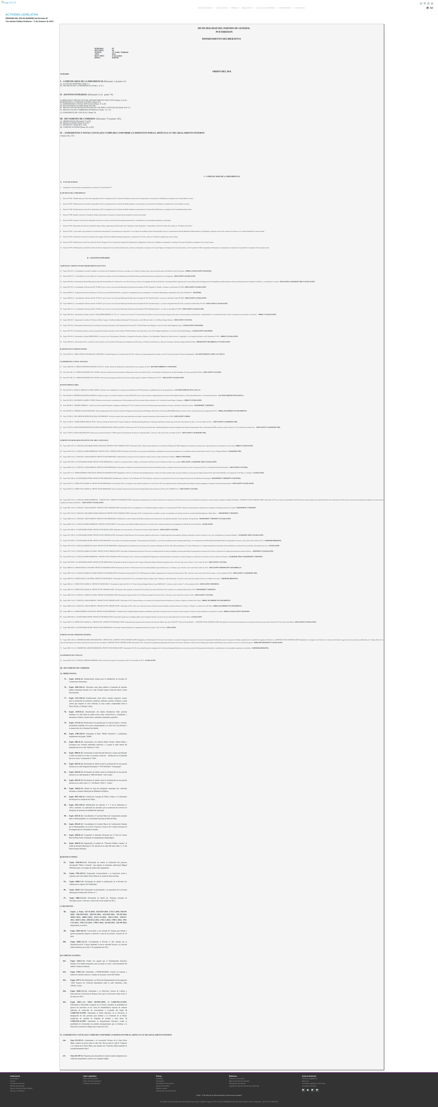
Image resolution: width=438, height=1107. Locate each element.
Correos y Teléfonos (17, 1091)
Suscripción (160, 1081)
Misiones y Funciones (237, 1078)
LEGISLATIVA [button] (222, 8)
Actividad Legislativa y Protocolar (313, 1083)
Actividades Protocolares (165, 1083)
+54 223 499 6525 (271, 1102)
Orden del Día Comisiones (92, 1081)
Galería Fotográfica (162, 1086)
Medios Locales (161, 1088)
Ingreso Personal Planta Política (21, 1088)
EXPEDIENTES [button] (285, 8)
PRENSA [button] (235, 8)
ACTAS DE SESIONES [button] (265, 8)
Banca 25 (305, 1081)
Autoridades (14, 1078)
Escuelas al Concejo (309, 1086)
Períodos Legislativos (309, 1078)
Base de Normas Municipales (239, 1081)
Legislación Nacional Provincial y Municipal (244, 1086)
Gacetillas (159, 1078)
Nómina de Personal (17, 1086)
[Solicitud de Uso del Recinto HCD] (428, 8)
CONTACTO (300, 8)
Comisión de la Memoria (91, 1083)
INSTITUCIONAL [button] (206, 8)
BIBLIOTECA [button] (247, 8)
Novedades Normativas (237, 1083)
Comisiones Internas (17, 1083)
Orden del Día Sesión (90, 1078)
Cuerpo (12, 1081)
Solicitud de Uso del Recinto (166, 1091)
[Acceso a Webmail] (431, 8)
